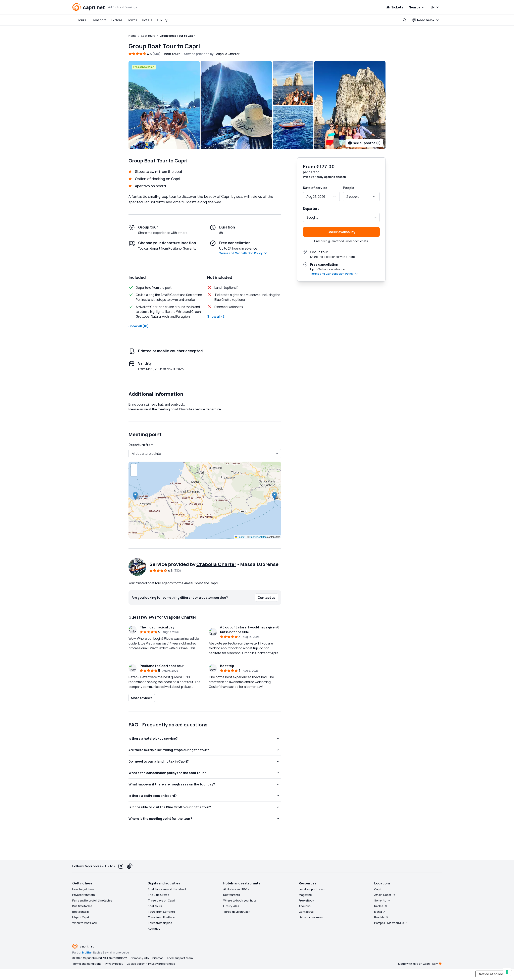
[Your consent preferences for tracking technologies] (507, 972)
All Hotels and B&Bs (236, 889)
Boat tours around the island (167, 889)
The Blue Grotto (158, 895)
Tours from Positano (161, 917)
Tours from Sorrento (161, 912)
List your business (311, 917)
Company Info (140, 958)
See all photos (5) (367, 143)
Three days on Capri (161, 900)
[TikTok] (129, 866)
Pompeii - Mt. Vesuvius (389, 923)
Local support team (311, 889)
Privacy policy (114, 964)
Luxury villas (231, 906)
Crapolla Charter (216, 564)
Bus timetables (82, 906)
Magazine (305, 895)
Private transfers (83, 895)
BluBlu (86, 952)
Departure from (140, 445)
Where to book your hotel (240, 900)
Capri (377, 889)
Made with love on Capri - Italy (418, 964)
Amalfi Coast (382, 895)
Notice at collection (494, 974)
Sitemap (157, 958)
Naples (378, 906)
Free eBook (306, 900)
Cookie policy (136, 964)
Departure (311, 208)
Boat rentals (80, 912)
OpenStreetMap (258, 536)
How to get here (83, 889)
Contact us (306, 912)
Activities (154, 928)
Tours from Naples (160, 923)
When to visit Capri (84, 923)
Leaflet (241, 536)
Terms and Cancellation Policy (241, 253)
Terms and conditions (86, 964)
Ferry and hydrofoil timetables (92, 900)
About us (305, 906)
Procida (379, 917)
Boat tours (155, 906)
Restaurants (231, 895)
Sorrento (380, 900)
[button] (274, 496)
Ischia (378, 912)
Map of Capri (80, 917)
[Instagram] (121, 866)
